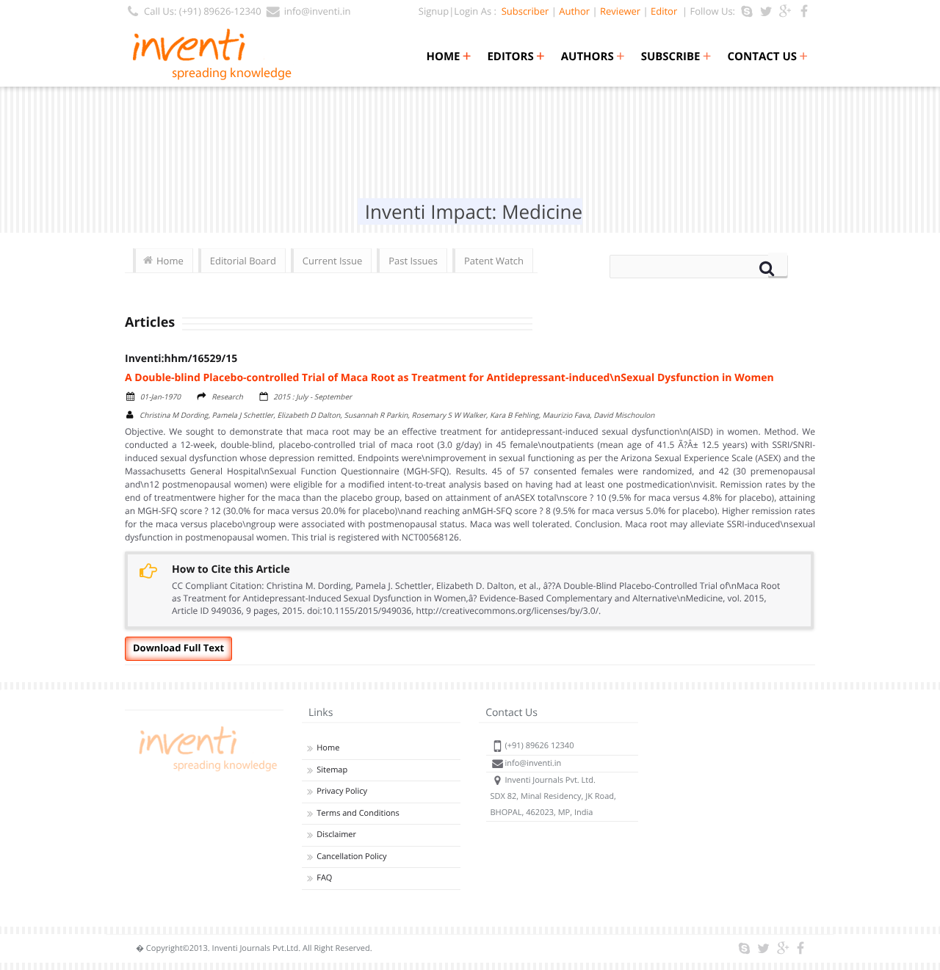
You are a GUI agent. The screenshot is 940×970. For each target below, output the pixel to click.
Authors (593, 56)
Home (448, 56)
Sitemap (332, 769)
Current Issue (332, 260)
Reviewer (620, 11)
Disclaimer (336, 834)
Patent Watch (494, 260)
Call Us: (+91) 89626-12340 (202, 11)
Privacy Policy (342, 791)
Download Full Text (178, 647)
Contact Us (768, 56)
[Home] (205, 771)
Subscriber (522, 11)
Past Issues (413, 260)
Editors (515, 56)
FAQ (324, 877)
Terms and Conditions (358, 813)
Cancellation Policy (351, 856)
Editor (664, 11)
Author (574, 11)
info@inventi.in (317, 11)
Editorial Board (243, 260)
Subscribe (676, 56)
